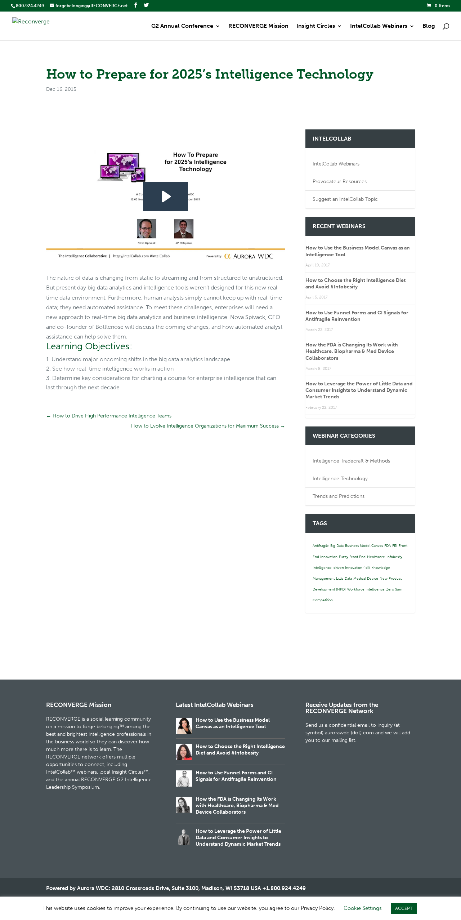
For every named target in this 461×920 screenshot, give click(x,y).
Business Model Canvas (364, 546)
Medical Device (365, 578)
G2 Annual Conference (182, 26)
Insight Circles (315, 26)
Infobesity (394, 557)
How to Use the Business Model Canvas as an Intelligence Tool (233, 723)
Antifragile (321, 546)
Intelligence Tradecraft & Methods (351, 461)
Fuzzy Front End (352, 557)
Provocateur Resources (340, 181)
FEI (394, 546)
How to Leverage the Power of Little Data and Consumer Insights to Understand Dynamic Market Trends (359, 390)
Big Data (337, 546)
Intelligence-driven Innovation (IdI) (341, 568)
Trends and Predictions (338, 496)
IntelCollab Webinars (378, 26)
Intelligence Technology (340, 479)
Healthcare (376, 557)
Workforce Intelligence (366, 589)
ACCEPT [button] (404, 908)
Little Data (344, 578)
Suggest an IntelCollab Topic (345, 199)
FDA (387, 546)
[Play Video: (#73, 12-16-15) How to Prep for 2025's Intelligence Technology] (165, 196)
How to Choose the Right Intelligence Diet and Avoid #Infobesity (355, 283)
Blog (428, 26)
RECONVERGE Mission (258, 26)
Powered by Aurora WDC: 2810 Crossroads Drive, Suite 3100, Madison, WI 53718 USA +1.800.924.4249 (176, 888)
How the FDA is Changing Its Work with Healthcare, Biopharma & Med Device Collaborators (351, 351)
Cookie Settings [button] (363, 908)
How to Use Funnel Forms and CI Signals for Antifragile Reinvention (356, 316)
